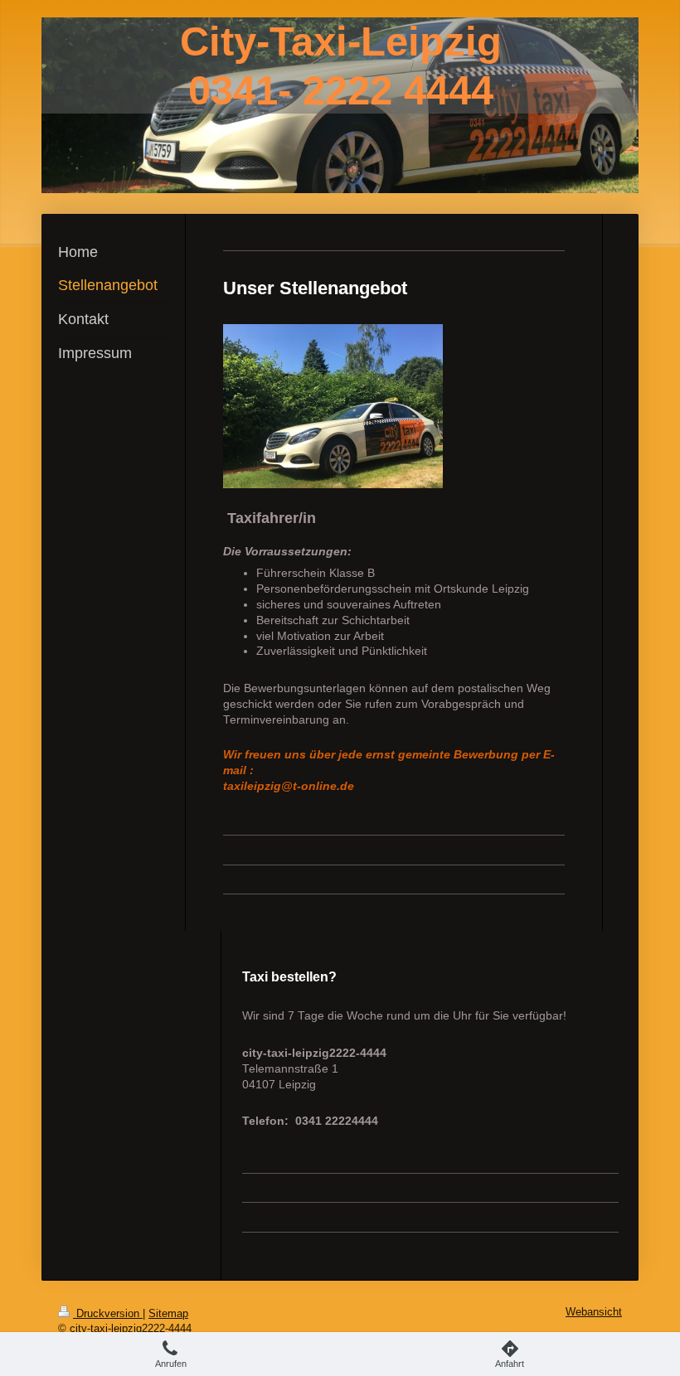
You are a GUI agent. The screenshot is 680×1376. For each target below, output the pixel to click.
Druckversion (108, 1314)
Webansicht (594, 1312)
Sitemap (168, 1314)
